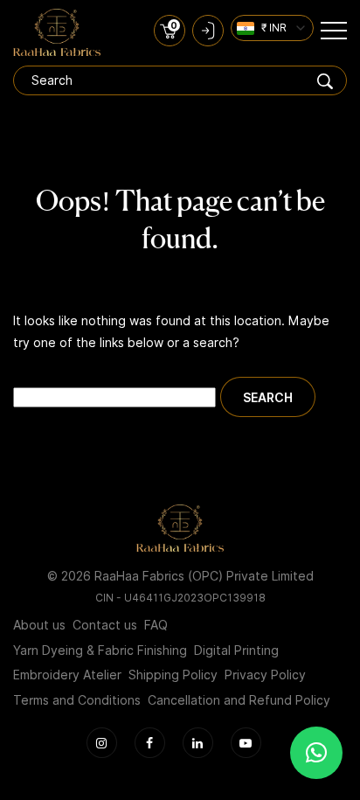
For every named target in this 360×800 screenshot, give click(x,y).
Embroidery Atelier (67, 675)
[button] (316, 753)
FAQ (156, 625)
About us (39, 625)
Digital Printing (236, 650)
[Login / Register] (208, 30)
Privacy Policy (265, 675)
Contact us (105, 625)
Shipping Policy (173, 675)
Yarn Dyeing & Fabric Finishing (100, 650)
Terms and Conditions (77, 700)
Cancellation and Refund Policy (239, 700)
